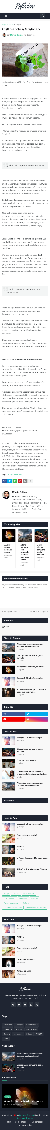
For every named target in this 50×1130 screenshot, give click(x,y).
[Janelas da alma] (8, 974)
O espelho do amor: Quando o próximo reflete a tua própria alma (32, 773)
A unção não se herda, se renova (8, 548)
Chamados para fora (26, 960)
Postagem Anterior (11, 611)
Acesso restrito (25, 1125)
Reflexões (18, 474)
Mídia (6, 1039)
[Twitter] (9, 481)
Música (29, 1034)
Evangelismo (31, 1029)
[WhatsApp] (15, 481)
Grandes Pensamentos (13, 908)
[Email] (25, 481)
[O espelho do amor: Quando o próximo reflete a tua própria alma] (8, 774)
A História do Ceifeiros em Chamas (32, 869)
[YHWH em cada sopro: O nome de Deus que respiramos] (8, 692)
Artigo (18, 24)
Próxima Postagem (38, 611)
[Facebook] (4, 481)
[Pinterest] (20, 481)
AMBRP (39, 1034)
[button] (6, 16)
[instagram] (36, 719)
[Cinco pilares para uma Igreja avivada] (41, 535)
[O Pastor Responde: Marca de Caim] (8, 861)
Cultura (26, 903)
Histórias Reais (9, 898)
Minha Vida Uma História (36, 908)
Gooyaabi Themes (25, 1118)
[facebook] (13, 714)
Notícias (34, 898)
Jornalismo (18, 1034)
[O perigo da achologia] (8, 763)
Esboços (16, 894)
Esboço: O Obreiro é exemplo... (30, 678)
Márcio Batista (19, 492)
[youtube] (13, 719)
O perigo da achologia (26, 760)
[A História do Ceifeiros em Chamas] (8, 872)
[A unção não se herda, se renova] (8, 535)
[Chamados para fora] (8, 962)
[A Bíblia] (8, 849)
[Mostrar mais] (30, 481)
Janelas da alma (24, 971)
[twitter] (36, 714)
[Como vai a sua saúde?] (8, 838)
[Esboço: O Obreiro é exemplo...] (8, 681)
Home (10, 1122)
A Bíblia (20, 847)
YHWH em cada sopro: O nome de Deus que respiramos (31, 690)
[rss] (37, 1004)
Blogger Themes (26, 1115)
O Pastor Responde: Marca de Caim (32, 858)
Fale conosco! (37, 1122)
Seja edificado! (21, 1122)
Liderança (23, 898)
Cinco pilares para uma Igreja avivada (41, 550)
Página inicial (8, 24)
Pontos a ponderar (11, 903)
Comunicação (28, 894)
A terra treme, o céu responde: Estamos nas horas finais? (25, 552)
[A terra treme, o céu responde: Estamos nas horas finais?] (25, 535)
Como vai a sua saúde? (27, 835)
